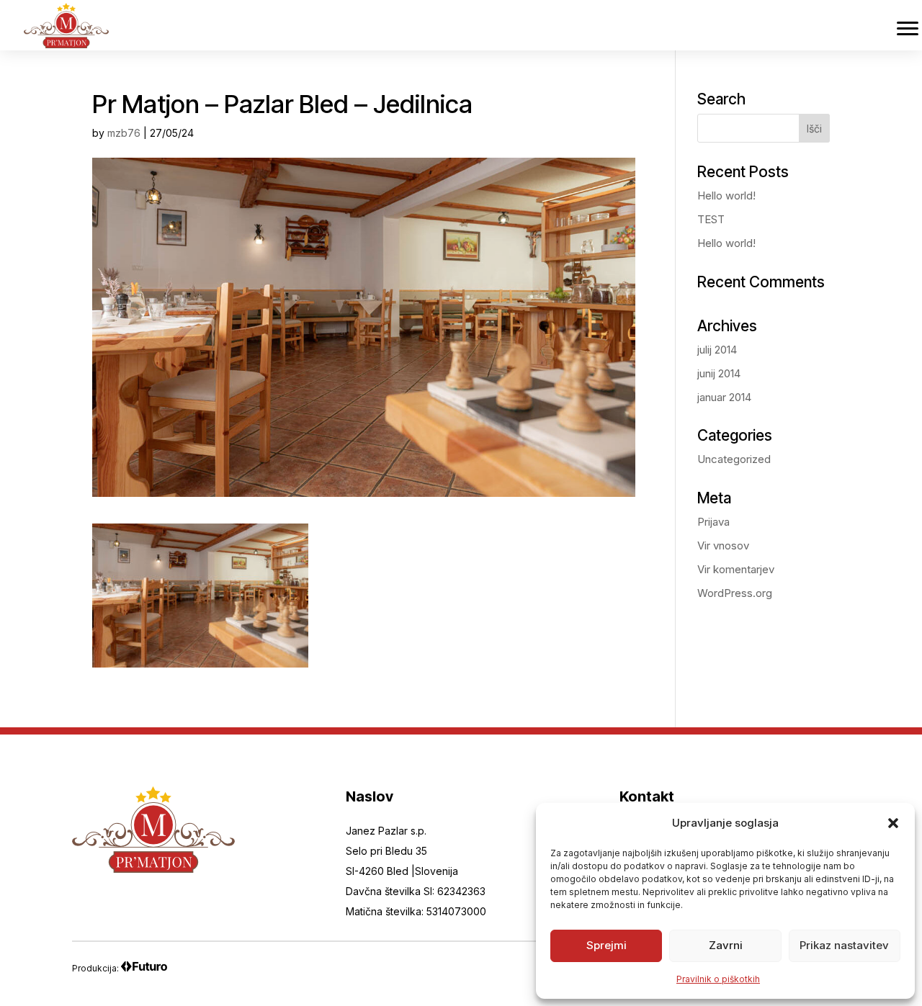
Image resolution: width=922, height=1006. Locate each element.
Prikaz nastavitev (844, 945)
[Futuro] (144, 968)
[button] (893, 823)
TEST (711, 219)
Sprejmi (606, 945)
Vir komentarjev (735, 569)
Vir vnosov (723, 545)
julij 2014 (717, 349)
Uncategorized (734, 459)
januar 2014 (724, 397)
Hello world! (726, 195)
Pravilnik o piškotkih (718, 979)
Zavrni (726, 945)
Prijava (713, 522)
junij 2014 (718, 373)
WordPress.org (734, 593)
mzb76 (123, 133)
